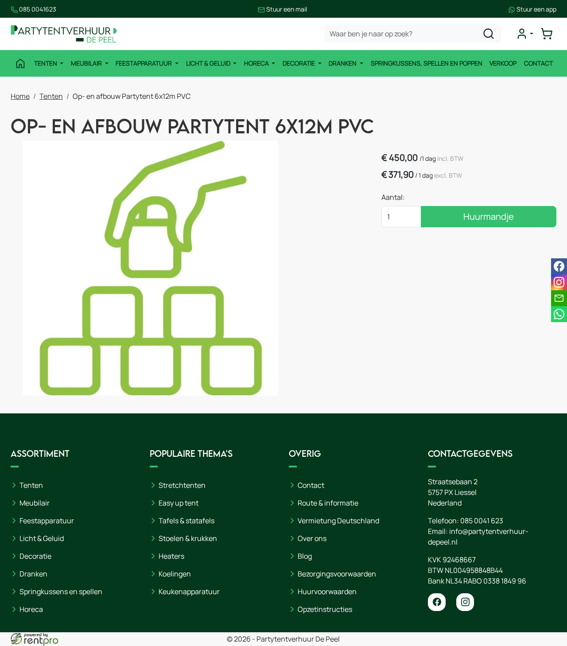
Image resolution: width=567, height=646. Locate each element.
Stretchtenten (182, 485)
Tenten (46, 63)
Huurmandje (488, 216)
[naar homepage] (64, 34)
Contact (538, 63)
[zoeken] (489, 33)
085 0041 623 (481, 520)
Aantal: (393, 197)
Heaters (171, 556)
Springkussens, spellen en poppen (426, 63)
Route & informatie (328, 503)
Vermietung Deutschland (338, 520)
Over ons (312, 538)
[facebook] (437, 602)
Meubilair (87, 63)
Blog (305, 556)
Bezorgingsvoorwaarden (337, 574)
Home (20, 96)
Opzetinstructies (325, 609)
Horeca (257, 63)
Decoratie (299, 63)
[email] (559, 298)
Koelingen (175, 574)
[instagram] (465, 602)
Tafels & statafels (186, 520)
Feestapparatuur (144, 63)
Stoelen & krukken (188, 538)
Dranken (343, 63)
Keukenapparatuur (189, 591)
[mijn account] (524, 33)
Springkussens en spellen (60, 591)
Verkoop (503, 63)
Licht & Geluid (209, 63)
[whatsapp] (559, 314)
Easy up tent (178, 503)
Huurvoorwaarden (327, 591)
